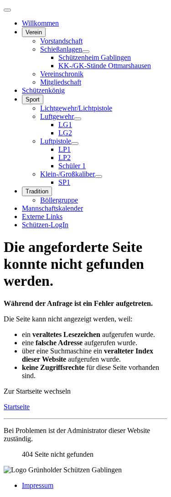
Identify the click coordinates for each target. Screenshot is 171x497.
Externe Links (42, 216)
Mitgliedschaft (60, 82)
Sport (33, 99)
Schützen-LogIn (45, 225)
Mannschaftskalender (52, 208)
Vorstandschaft (61, 41)
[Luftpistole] (74, 143)
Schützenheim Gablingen (94, 57)
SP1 (64, 182)
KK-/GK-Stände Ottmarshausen (104, 65)
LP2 (64, 157)
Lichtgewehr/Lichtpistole (76, 108)
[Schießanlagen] (85, 51)
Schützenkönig (43, 90)
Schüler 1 (72, 166)
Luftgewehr (57, 116)
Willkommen (40, 23)
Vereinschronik (61, 74)
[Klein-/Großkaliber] (98, 176)
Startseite (17, 407)
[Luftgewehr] (77, 119)
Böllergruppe (59, 200)
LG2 (65, 133)
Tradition (37, 191)
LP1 (64, 149)
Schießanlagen (61, 49)
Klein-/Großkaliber (67, 174)
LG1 (65, 124)
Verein (34, 32)
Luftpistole (55, 141)
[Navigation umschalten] (7, 10)
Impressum (37, 485)
